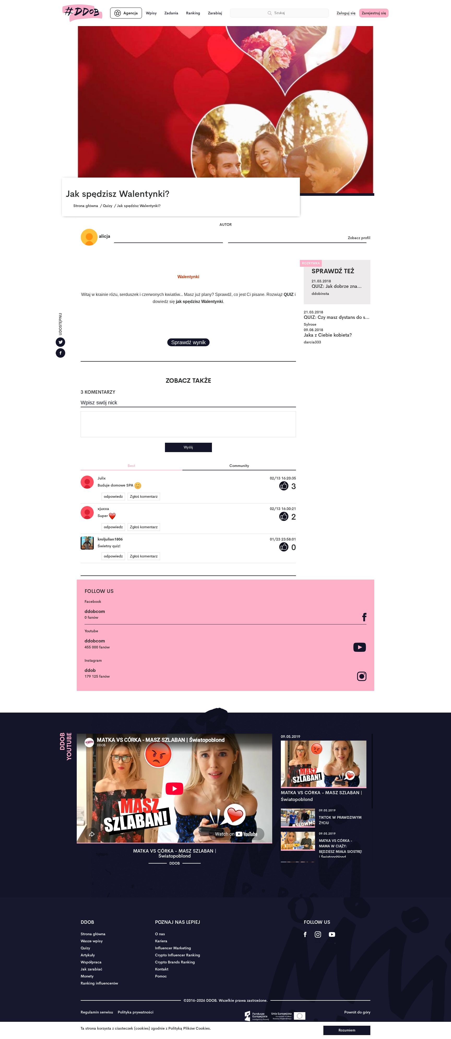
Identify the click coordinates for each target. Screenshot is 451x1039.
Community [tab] (239, 465)
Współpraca (91, 962)
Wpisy (151, 13)
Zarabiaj (215, 13)
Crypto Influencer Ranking (177, 955)
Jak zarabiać (91, 969)
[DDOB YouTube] (332, 938)
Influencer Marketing (173, 948)
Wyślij (188, 447)
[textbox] (188, 424)
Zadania (171, 13)
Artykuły (88, 955)
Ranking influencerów (99, 983)
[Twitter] (60, 342)
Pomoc (161, 976)
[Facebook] (60, 353)
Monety (87, 976)
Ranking (193, 13)
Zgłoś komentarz (144, 496)
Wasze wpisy (92, 941)
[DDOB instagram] (317, 938)
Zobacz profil (359, 237)
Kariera (161, 941)
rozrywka (311, 263)
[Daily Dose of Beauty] (82, 13)
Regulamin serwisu (97, 1012)
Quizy (85, 948)
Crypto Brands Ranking (175, 962)
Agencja (130, 13)
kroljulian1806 (110, 539)
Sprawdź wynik (188, 342)
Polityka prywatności (135, 1012)
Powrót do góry (357, 1012)
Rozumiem (347, 1030)
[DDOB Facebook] (305, 938)
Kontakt (161, 969)
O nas (160, 934)
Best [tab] (131, 465)
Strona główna (93, 934)
